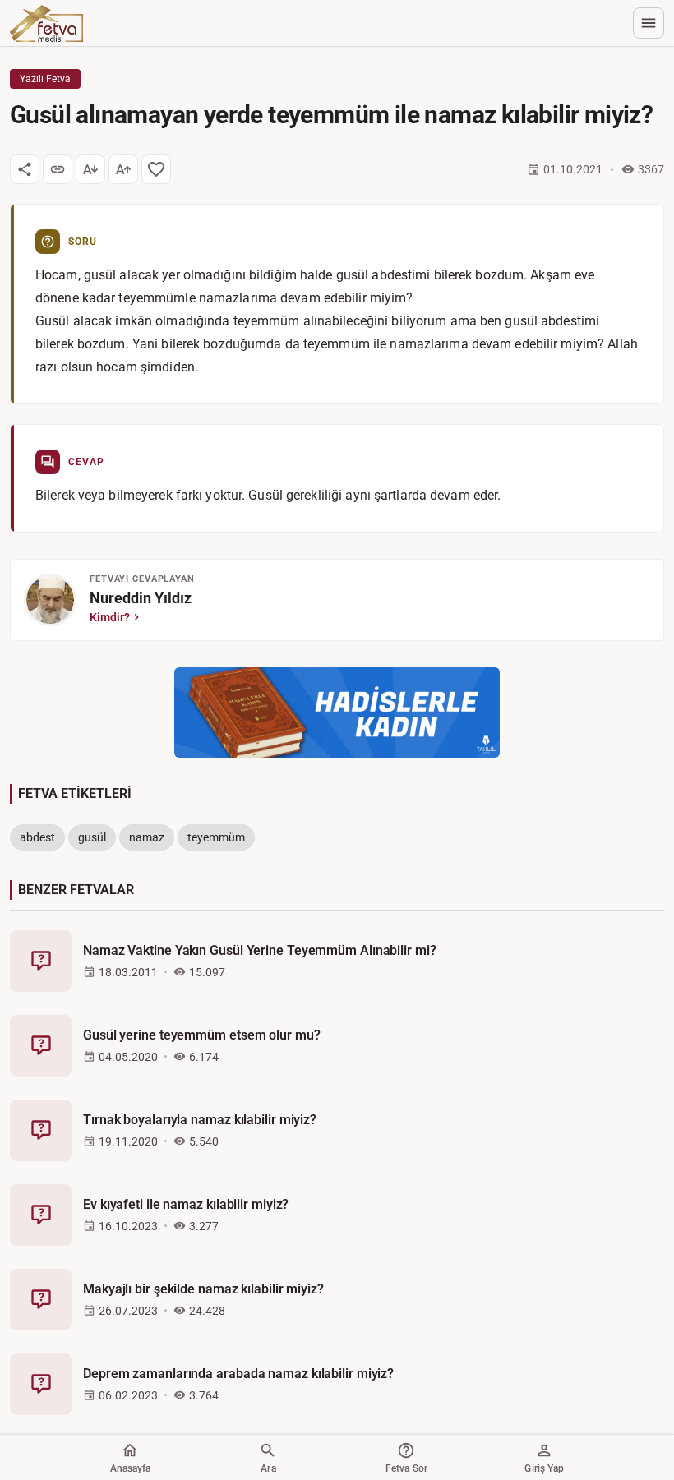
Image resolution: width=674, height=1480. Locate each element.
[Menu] (648, 23)
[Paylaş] (24, 169)
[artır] (123, 169)
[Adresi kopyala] (57, 169)
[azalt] (90, 169)
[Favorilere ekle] (156, 169)
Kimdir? (110, 617)
